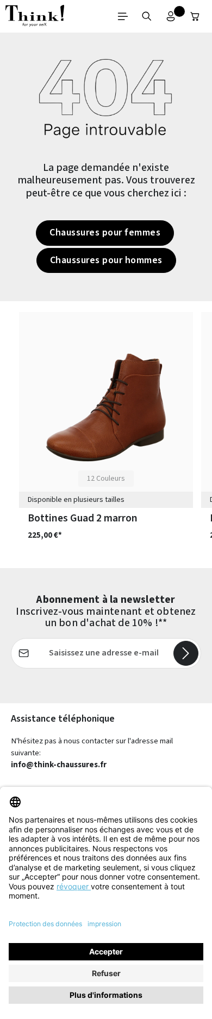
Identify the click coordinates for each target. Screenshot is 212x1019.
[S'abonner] (185, 653)
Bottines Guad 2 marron (83, 518)
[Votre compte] (171, 16)
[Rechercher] (147, 16)
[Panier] (195, 16)
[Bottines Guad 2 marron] (106, 407)
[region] (106, 434)
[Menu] (123, 16)
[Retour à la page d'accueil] (34, 16)
